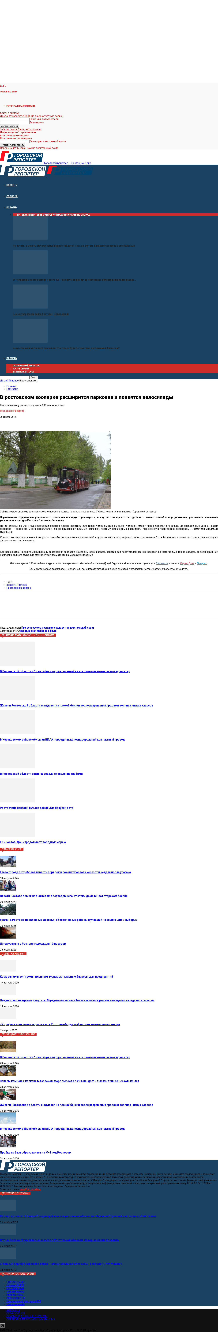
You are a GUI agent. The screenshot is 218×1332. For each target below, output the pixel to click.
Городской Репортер (12, 410)
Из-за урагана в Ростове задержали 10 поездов (33, 943)
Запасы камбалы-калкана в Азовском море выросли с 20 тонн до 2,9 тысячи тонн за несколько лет (69, 1081)
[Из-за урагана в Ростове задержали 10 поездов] (8, 937)
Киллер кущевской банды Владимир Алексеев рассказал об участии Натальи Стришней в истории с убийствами (78, 1216)
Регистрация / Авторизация (20, 106)
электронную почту (176, 569)
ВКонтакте (162, 563)
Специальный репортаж (26, 365)
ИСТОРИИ (11, 207)
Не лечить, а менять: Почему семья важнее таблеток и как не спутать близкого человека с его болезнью (74, 245)
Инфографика (53, 214)
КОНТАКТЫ (13, 1310)
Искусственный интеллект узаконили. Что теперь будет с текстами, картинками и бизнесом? (66, 348)
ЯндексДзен (187, 563)
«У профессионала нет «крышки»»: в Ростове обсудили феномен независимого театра (60, 1024)
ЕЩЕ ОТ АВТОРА (44, 635)
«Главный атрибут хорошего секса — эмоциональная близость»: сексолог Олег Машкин (61, 1263)
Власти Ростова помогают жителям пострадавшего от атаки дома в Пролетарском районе (64, 896)
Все (15, 214)
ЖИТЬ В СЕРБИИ (21, 368)
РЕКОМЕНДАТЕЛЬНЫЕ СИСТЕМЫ (26, 1316)
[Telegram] (16, 422)
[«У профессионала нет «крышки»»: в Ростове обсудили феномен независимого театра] (8, 1018)
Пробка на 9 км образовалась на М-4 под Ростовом (35, 1152)
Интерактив (24, 214)
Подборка (83, 214)
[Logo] (23, 175)
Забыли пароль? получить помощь (20, 129)
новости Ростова (16, 584)
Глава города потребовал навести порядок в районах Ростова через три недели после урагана (65, 872)
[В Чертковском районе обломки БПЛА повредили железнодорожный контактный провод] (17, 733)
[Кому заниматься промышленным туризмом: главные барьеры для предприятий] (8, 970)
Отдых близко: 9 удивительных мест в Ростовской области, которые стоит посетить (59, 1240)
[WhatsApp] (28, 422)
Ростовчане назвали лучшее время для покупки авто (36, 807)
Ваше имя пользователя (44, 119)
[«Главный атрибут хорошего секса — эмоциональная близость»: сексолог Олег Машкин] (8, 1257)
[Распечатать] (39, 422)
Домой (4, 380)
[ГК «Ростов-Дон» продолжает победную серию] (17, 835)
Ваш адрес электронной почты (48, 141)
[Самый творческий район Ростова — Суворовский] (30, 307)
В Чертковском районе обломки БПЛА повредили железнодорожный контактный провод (62, 739)
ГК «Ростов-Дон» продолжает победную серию (33, 842)
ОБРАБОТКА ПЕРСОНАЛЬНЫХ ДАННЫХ (30, 1319)
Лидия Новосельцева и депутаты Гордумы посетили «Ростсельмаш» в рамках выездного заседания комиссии (77, 1000)
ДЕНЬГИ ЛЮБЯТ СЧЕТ (23, 371)
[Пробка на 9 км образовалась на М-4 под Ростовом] (8, 1146)
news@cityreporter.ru (30, 1189)
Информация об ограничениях (18, 132)
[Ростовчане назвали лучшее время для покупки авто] (17, 801)
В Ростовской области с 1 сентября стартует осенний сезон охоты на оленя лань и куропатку (65, 671)
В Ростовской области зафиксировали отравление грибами (41, 773)
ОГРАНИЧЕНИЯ (15, 1313)
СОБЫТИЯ (12, 196)
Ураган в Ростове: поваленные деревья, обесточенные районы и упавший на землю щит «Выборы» (69, 919)
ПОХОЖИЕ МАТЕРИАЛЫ (16, 635)
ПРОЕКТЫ (11, 358)
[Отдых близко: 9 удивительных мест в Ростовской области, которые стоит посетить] (8, 1234)
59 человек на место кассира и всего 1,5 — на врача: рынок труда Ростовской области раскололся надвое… (74, 279)
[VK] (5, 422)
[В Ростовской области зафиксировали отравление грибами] (17, 767)
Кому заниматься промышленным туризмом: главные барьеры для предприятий (56, 976)
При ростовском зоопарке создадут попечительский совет (57, 627)
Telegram (202, 563)
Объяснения (69, 214)
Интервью (38, 214)
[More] (50, 421)
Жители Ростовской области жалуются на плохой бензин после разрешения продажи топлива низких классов (76, 705)
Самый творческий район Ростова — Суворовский (41, 314)
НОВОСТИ (11, 185)
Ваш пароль (37, 122)
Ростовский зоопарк (18, 587)
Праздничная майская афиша (38, 630)
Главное (14, 380)
